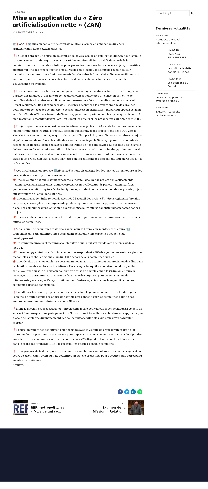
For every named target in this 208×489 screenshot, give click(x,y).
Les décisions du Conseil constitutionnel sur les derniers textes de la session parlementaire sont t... (181, 84)
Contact (111, 466)
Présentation (114, 457)
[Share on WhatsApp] (139, 391)
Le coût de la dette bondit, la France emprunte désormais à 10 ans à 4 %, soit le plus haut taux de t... (181, 70)
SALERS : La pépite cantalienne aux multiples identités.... (169, 113)
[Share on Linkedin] (133, 391)
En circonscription (164, 448)
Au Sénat (19, 11)
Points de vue (161, 466)
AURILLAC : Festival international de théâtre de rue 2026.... (169, 41)
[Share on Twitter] (126, 391)
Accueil (111, 448)
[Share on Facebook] (120, 391)
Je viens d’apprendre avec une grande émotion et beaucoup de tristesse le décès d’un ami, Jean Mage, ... (169, 99)
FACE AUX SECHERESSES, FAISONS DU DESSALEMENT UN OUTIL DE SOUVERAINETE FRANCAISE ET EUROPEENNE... (180, 55)
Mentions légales (33, 464)
